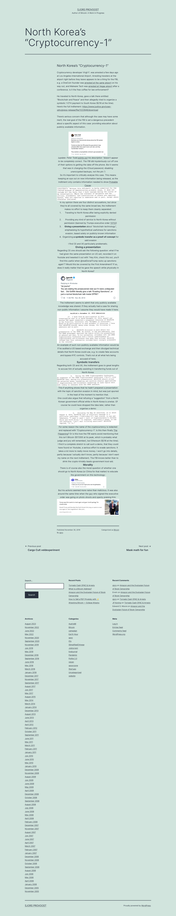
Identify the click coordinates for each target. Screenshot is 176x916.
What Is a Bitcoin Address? (80, 589)
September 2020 (32, 641)
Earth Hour (73, 634)
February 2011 (31, 749)
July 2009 (29, 780)
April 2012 (29, 725)
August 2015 (30, 697)
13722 (113, 223)
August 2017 (30, 686)
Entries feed (117, 627)
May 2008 (29, 815)
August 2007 (30, 832)
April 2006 (29, 881)
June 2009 (29, 784)
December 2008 (32, 794)
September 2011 (32, 735)
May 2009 (29, 787)
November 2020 (32, 638)
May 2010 (29, 763)
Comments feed (119, 631)
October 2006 (31, 863)
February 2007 (31, 850)
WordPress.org (118, 634)
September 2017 (32, 683)
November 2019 (32, 645)
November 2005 (32, 891)
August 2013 (30, 714)
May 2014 (29, 700)
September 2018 (32, 658)
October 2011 (30, 731)
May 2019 (29, 652)
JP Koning (116, 603)
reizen (71, 662)
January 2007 (31, 853)
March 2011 (30, 745)
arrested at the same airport (98, 83)
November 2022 (32, 627)
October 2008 (31, 797)
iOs (70, 641)
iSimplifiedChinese (76, 645)
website (72, 676)
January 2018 (30, 672)
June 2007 (29, 839)
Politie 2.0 (73, 658)
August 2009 (30, 777)
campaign (73, 631)
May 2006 (29, 877)
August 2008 (30, 804)
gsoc (71, 638)
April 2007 (29, 843)
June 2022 (29, 631)
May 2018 (29, 665)
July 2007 (29, 836)
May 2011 (29, 742)
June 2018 (29, 662)
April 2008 (29, 818)
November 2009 (32, 773)
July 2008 (29, 808)
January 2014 (31, 707)
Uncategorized (75, 672)
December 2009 (32, 770)
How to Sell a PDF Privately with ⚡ (84, 599)
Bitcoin (116, 530)
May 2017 (29, 693)
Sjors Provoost (88, 9)
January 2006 (31, 884)
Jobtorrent (73, 648)
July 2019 (29, 648)
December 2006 (32, 857)
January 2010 (30, 766)
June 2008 (29, 811)
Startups (72, 669)
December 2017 (31, 676)
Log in (115, 624)
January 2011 (30, 752)
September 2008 (32, 801)
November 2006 (32, 860)
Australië (72, 624)
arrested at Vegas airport (100, 86)
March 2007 (30, 846)
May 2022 (29, 634)
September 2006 (32, 867)
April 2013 (29, 721)
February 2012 (31, 728)
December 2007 (32, 825)
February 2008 (31, 822)
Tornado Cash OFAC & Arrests (82, 585)
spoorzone (73, 665)
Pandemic (73, 655)
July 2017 (29, 690)
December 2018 (31, 655)
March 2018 (30, 669)
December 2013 (31, 711)
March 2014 (30, 704)
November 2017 (31, 679)
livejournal (73, 652)
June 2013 (29, 718)
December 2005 (32, 888)
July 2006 (29, 874)
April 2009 (29, 790)
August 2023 (30, 624)
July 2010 (29, 756)
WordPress (146, 906)
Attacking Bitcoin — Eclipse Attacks (84, 603)
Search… (29, 581)
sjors (61, 533)
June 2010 (29, 759)
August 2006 (30, 870)
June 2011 (29, 738)
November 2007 (32, 829)
